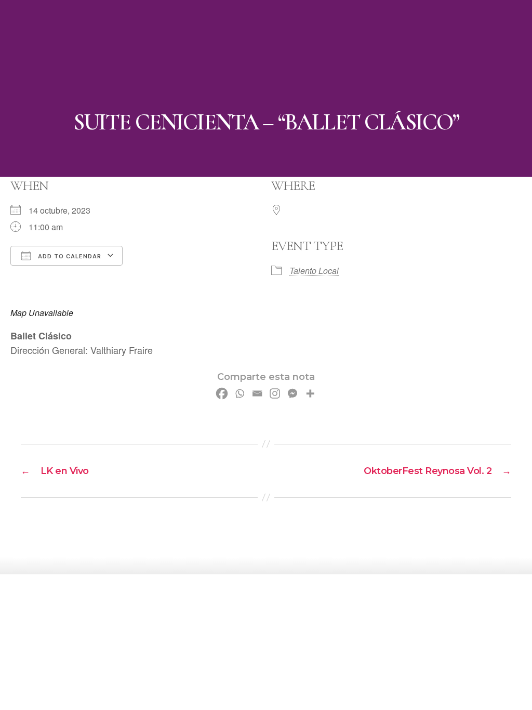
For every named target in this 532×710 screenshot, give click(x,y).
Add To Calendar (68, 256)
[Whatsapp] (239, 393)
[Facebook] (222, 393)
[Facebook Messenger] (292, 393)
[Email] (257, 393)
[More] (310, 393)
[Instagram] (275, 393)
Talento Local (314, 271)
